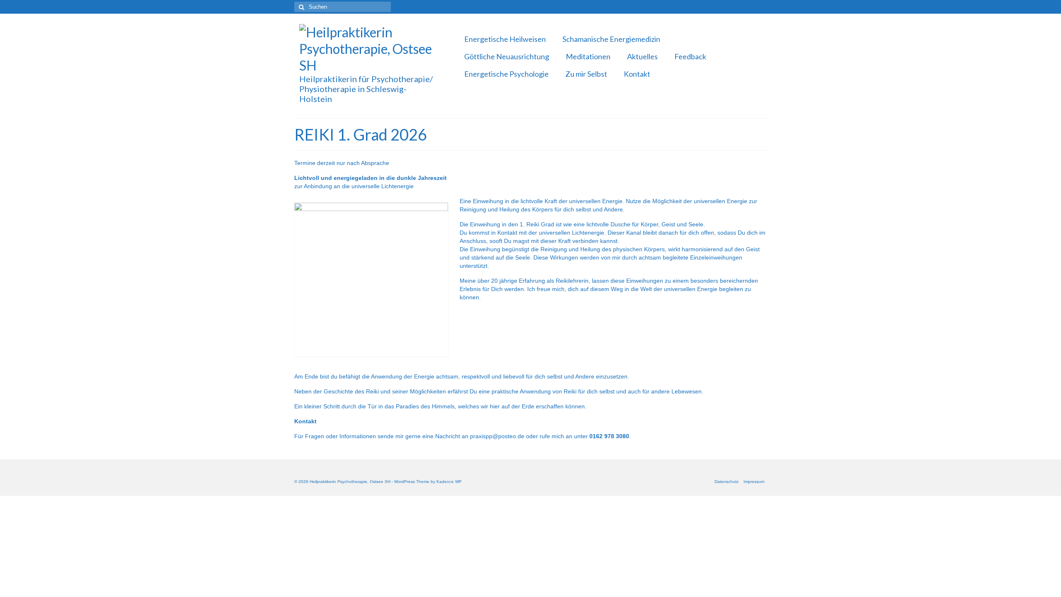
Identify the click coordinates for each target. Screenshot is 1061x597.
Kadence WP (449, 481)
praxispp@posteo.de (497, 436)
